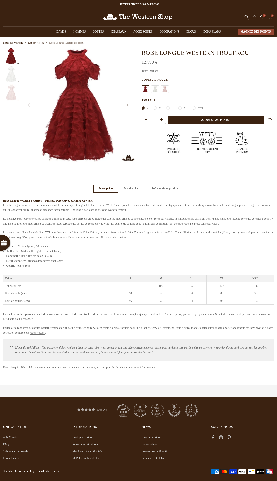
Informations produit (165, 188)
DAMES (61, 31)
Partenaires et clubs (153, 458)
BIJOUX (191, 31)
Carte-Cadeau (149, 444)
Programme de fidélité (154, 451)
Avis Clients (10, 437)
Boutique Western (13, 42)
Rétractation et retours (85, 444)
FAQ (6, 444)
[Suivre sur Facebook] (213, 438)
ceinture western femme (97, 327)
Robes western (36, 42)
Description (106, 188)
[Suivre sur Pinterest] (229, 438)
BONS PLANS (212, 31)
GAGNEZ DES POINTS (256, 31)
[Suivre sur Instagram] (221, 438)
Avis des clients (132, 188)
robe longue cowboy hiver (246, 327)
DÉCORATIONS (169, 31)
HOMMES (79, 31)
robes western (37, 332)
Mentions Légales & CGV (87, 451)
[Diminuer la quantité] (145, 120)
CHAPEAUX (118, 31)
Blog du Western (151, 437)
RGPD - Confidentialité (86, 458)
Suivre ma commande (15, 451)
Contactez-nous (11, 458)
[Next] (127, 105)
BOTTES (98, 31)
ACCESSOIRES (142, 31)
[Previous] (29, 105)
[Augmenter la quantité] (163, 120)
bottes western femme (45, 327)
